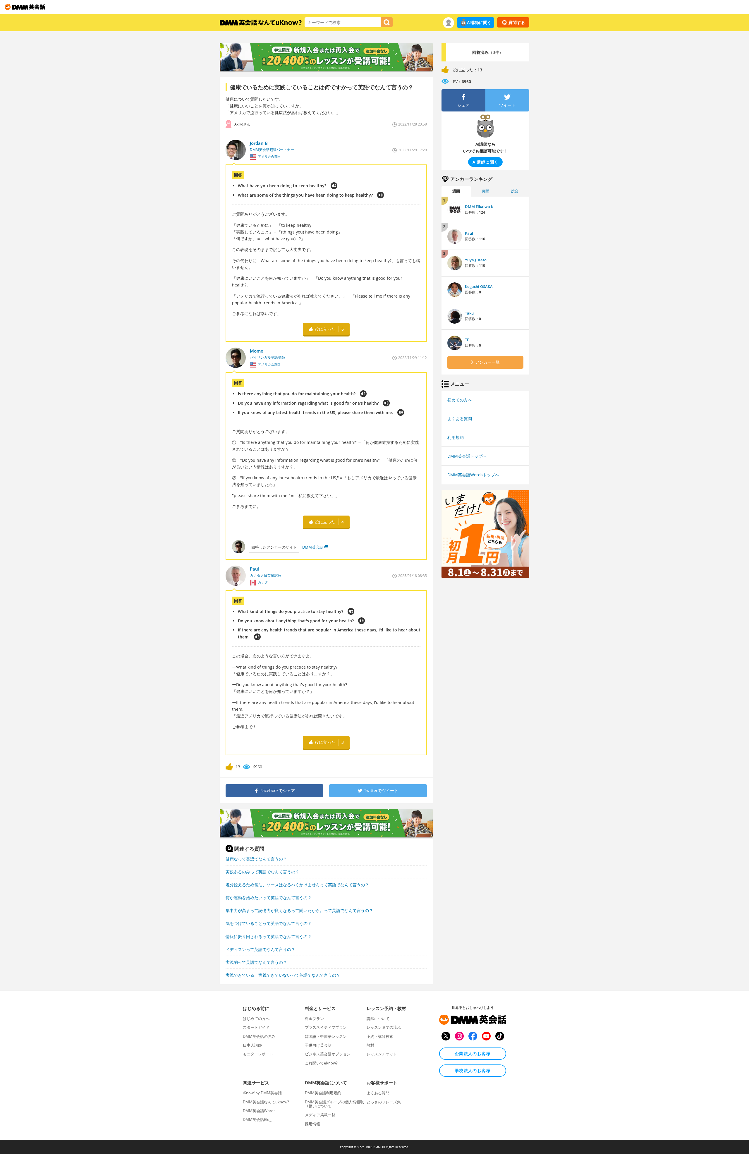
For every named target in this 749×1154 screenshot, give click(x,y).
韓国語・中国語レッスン (326, 1036)
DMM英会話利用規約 (323, 1092)
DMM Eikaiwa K (479, 206)
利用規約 (455, 437)
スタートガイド (256, 1027)
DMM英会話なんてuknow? (266, 1102)
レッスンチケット (382, 1054)
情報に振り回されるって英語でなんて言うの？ (269, 936)
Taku (469, 313)
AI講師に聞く (479, 22)
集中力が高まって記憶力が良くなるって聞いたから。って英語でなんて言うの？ (299, 910)
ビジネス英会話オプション (328, 1054)
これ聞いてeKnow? (321, 1063)
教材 (370, 1045)
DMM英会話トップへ (467, 456)
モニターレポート (258, 1054)
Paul (469, 233)
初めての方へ (459, 400)
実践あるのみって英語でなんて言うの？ (262, 872)
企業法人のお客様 (473, 1053)
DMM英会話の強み (259, 1036)
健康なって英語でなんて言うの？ (256, 859)
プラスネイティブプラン (326, 1027)
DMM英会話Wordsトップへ (473, 475)
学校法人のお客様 (473, 1070)
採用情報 (312, 1123)
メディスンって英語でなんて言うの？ (260, 949)
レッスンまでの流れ (384, 1027)
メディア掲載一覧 (320, 1114)
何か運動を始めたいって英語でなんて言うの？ (269, 897)
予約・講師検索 (380, 1036)
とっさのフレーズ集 (384, 1102)
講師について (378, 1018)
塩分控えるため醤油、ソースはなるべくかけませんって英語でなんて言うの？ (297, 884)
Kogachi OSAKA (479, 286)
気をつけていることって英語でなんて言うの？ (269, 923)
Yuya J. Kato (476, 259)
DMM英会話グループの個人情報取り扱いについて (334, 1104)
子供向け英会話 (318, 1045)
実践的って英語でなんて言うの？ (256, 962)
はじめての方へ (256, 1018)
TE (467, 339)
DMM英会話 (312, 547)
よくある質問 (459, 418)
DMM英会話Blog (257, 1119)
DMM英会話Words (259, 1110)
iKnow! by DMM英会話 (262, 1092)
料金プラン (314, 1018)
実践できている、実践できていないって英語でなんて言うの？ (283, 975)
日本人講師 (252, 1045)
